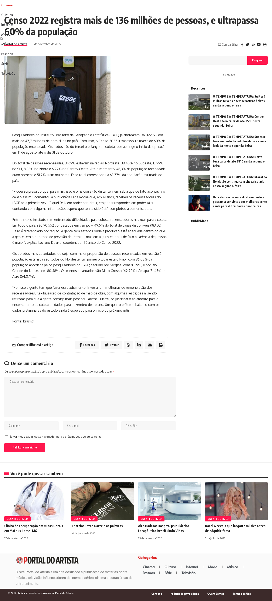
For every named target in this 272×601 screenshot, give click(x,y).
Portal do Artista (15, 44)
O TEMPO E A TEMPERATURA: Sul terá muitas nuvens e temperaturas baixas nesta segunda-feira (239, 101)
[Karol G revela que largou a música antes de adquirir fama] (236, 501)
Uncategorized (17, 519)
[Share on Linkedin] (139, 345)
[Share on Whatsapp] (253, 44)
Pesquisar (258, 60)
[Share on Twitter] (247, 44)
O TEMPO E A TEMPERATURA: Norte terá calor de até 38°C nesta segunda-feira (239, 161)
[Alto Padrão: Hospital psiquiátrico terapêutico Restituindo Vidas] (169, 501)
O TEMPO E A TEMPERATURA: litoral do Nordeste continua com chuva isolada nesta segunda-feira (240, 181)
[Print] (265, 44)
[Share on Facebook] (242, 44)
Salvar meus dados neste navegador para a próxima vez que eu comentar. (56, 436)
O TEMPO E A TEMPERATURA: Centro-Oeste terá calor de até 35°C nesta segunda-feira (239, 121)
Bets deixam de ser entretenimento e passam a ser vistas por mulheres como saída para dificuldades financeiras (240, 201)
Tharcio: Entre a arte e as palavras (97, 526)
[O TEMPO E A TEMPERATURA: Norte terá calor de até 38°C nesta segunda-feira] (199, 163)
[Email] (259, 44)
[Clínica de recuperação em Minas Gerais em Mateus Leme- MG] (35, 501)
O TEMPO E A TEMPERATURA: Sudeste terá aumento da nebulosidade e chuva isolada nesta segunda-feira (239, 141)
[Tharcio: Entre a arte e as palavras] (102, 501)
